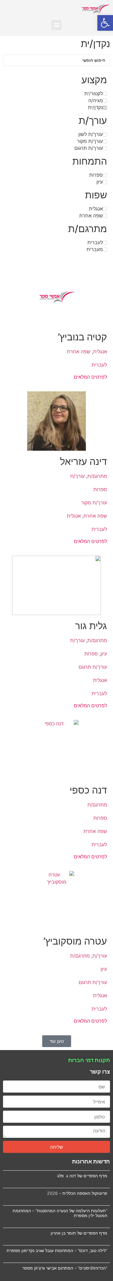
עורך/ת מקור (94, 503)
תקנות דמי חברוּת (89, 1060)
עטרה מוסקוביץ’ (75, 941)
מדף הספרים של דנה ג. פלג (82, 1175)
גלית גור (91, 626)
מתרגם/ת (97, 476)
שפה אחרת (78, 352)
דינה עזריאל (83, 461)
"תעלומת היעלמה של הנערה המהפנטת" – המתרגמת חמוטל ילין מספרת (60, 1213)
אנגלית (100, 352)
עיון (104, 654)
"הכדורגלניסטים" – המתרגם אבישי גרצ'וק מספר (64, 1267)
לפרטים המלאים (90, 377)
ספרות (100, 489)
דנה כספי (88, 790)
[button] (105, 23)
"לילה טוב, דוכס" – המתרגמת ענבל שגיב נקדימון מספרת (57, 1250)
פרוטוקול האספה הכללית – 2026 (77, 1193)
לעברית (99, 365)
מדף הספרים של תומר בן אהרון (79, 1232)
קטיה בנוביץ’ (82, 337)
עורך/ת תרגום (93, 667)
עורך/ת (77, 476)
